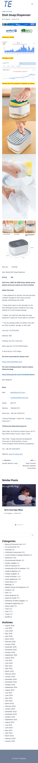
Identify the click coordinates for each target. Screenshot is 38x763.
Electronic (8, 558)
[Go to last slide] (5, 504)
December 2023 (11, 711)
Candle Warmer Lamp (9, 462)
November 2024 (11, 682)
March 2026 (9, 639)
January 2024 (10, 709)
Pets (6, 593)
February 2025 (10, 674)
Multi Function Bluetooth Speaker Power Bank (29, 464)
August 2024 (9, 690)
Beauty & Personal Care (13, 544)
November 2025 (11, 650)
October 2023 (10, 717)
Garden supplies (11, 563)
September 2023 (11, 719)
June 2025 (9, 663)
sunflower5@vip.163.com (19, 398)
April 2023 (8, 733)
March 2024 (9, 703)
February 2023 (10, 738)
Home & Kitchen (7, 11)
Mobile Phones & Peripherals (15, 587)
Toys (6, 611)
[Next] (33, 504)
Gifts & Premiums (11, 566)
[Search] (32, 535)
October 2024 (10, 685)
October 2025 (10, 652)
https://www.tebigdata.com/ (12, 362)
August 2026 (9, 625)
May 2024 (8, 698)
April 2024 (8, 701)
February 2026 (10, 641)
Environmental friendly (13, 560)
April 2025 (8, 668)
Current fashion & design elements (17, 555)
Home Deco (9, 582)
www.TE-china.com (16, 454)
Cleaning (8, 550)
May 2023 (8, 730)
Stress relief (9, 606)
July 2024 (8, 693)
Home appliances (11, 579)
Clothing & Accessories (13, 552)
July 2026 (8, 628)
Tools (7, 609)
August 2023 (9, 722)
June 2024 (9, 695)
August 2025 (9, 658)
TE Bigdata (7, 19)
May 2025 (8, 666)
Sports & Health (10, 598)
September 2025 (11, 655)
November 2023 (11, 714)
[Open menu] (32, 4)
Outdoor (8, 590)
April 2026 (8, 636)
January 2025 (10, 676)
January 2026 (10, 644)
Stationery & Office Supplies (15, 601)
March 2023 (9, 736)
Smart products (10, 595)
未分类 (7, 617)
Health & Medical (11, 571)
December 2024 (11, 679)
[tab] (15, 524)
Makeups (8, 584)
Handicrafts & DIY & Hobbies (15, 568)
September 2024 (11, 687)
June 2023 (9, 728)
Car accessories (10, 547)
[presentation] (19, 495)
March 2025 (9, 671)
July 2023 (8, 725)
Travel (7, 614)
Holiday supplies (11, 574)
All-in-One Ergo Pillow (13, 510)
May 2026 (8, 633)
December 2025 (11, 647)
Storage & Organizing (12, 603)
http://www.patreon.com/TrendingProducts (18, 374)
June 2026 (9, 631)
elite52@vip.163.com (17, 392)
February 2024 (10, 706)
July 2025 (8, 660)
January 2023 (10, 741)
